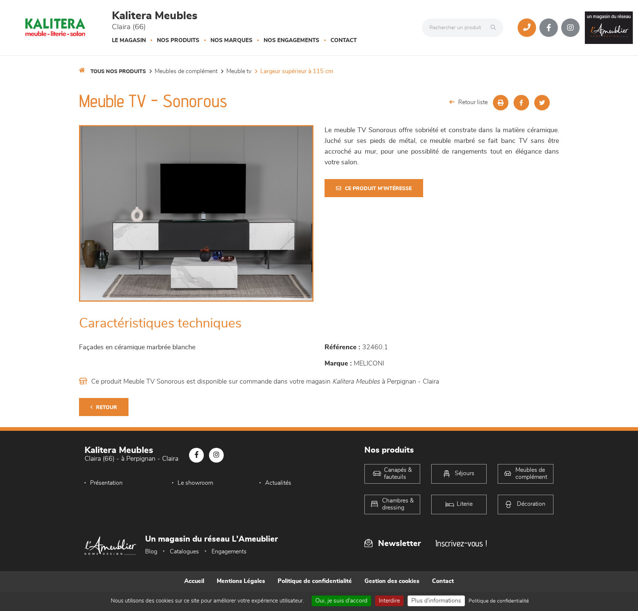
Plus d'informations (436, 601)
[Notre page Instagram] (570, 27)
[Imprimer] (500, 102)
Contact (343, 40)
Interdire (389, 601)
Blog (151, 552)
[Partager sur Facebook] (521, 102)
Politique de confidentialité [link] (499, 601)
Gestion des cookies (391, 581)
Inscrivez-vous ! (461, 543)
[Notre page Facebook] (548, 27)
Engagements (229, 552)
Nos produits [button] (178, 40)
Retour (106, 407)
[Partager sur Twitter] (542, 102)
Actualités (278, 483)
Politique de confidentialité (315, 581)
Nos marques (231, 40)
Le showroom (195, 483)
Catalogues (184, 552)
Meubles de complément (186, 71)
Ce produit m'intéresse (378, 188)
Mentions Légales (241, 581)
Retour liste (473, 102)
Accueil (194, 581)
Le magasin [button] (129, 40)
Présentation (106, 483)
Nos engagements (291, 40)
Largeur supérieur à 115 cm (296, 71)
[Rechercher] (495, 27)
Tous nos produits (118, 71)
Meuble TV (238, 71)
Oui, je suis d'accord (341, 601)
